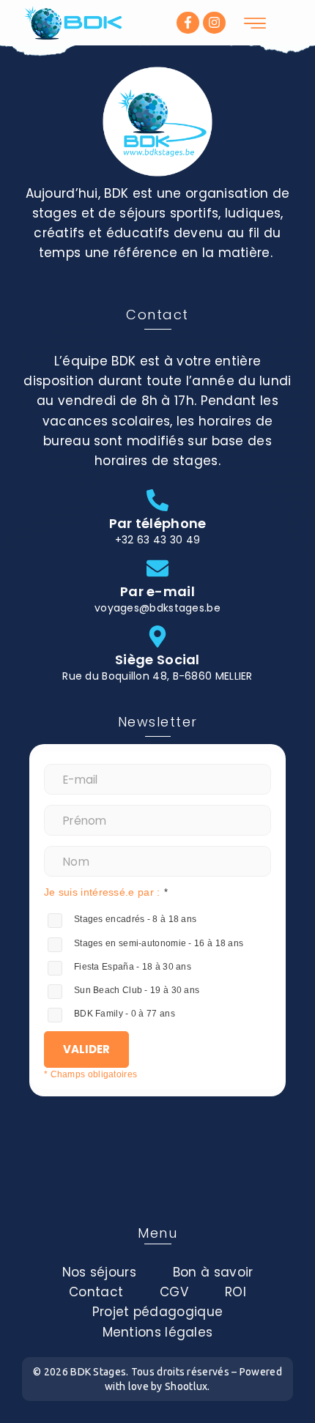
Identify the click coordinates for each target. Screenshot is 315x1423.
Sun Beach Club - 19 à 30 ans (136, 990)
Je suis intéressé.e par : (102, 892)
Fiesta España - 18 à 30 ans (132, 967)
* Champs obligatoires (90, 1074)
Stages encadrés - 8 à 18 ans (135, 919)
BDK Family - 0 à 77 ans (124, 1013)
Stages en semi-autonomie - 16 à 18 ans (158, 943)
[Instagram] (214, 23)
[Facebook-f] (188, 23)
